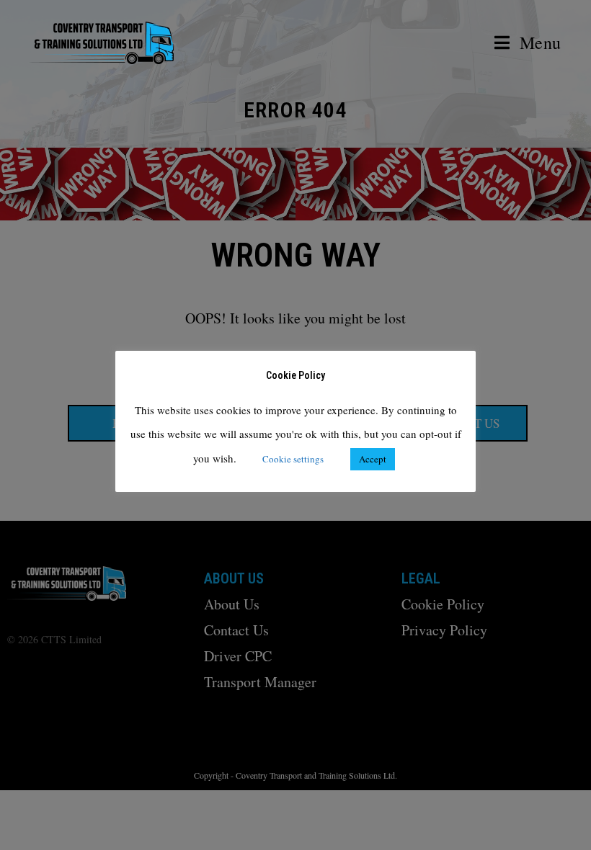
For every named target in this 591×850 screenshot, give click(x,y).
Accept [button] (372, 458)
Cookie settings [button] (293, 458)
